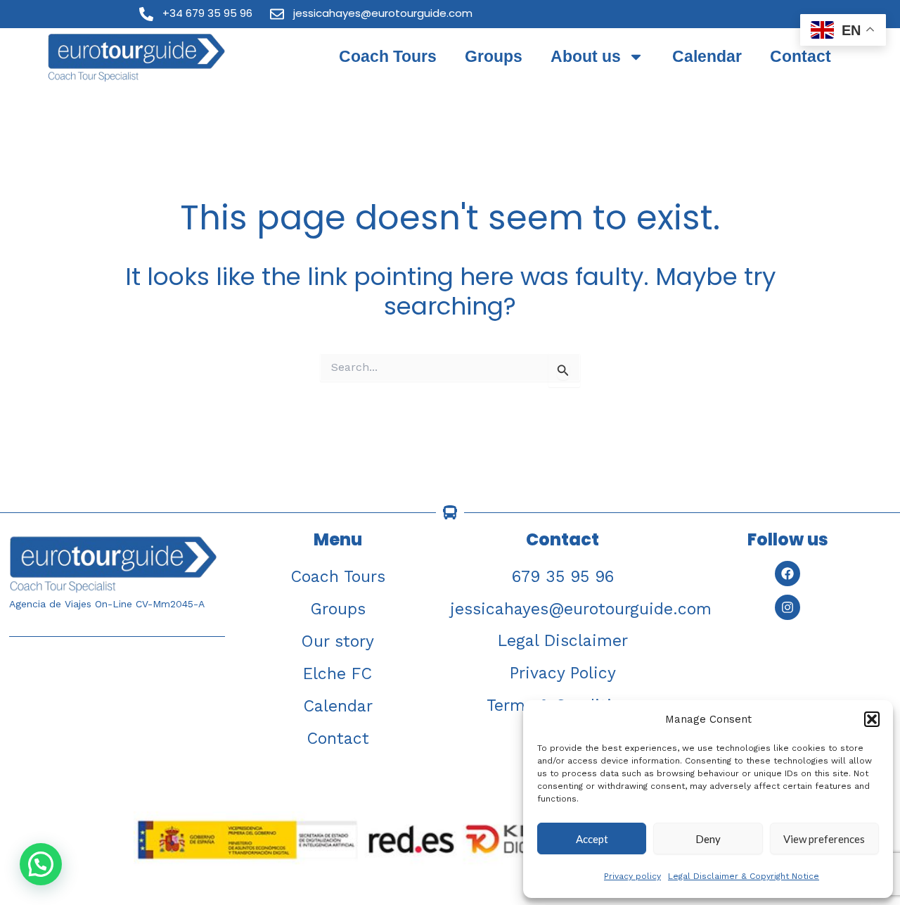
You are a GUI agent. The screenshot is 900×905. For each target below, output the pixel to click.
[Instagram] (787, 607)
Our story (337, 641)
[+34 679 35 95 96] (146, 14)
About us (586, 56)
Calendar (707, 56)
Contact (800, 56)
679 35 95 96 (563, 576)
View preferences (824, 839)
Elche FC (337, 673)
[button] (872, 719)
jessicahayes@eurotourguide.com (382, 13)
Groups (493, 56)
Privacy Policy (563, 673)
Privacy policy (632, 876)
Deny (708, 839)
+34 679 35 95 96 (207, 13)
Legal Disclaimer (563, 640)
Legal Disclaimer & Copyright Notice (743, 876)
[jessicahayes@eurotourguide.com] (277, 14)
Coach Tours (388, 56)
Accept (592, 839)
